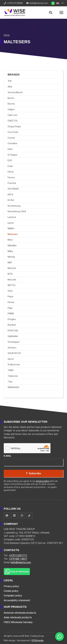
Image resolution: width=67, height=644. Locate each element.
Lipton (11, 223)
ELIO (10, 160)
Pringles (12, 319)
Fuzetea (12, 183)
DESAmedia (37, 640)
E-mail (7, 456)
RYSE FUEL (13, 330)
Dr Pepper (12, 155)
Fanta (10, 171)
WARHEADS (13, 387)
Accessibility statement (17, 600)
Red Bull (12, 325)
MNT (10, 262)
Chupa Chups (14, 126)
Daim (10, 149)
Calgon (11, 109)
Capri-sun (12, 115)
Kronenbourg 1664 (17, 211)
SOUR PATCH (14, 353)
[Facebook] (7, 515)
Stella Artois (14, 364)
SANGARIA (13, 336)
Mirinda (11, 257)
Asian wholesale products (18, 617)
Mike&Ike (12, 245)
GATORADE (13, 189)
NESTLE (12, 285)
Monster (12, 268)
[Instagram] (22, 515)
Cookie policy (11, 590)
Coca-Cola (13, 132)
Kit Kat (11, 200)
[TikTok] (29, 515)
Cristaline (12, 143)
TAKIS (11, 370)
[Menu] (61, 12)
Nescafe (12, 279)
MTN (10, 274)
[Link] (53, 3)
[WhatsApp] (59, 636)
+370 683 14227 (18, 558)
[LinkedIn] (14, 515)
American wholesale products (20, 612)
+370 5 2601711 (18, 555)
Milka (10, 251)
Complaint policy (13, 595)
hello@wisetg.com (21, 562)
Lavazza (12, 217)
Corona (11, 138)
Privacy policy (11, 586)
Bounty (11, 103)
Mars (10, 240)
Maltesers (13, 234)
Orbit (10, 291)
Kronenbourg (14, 206)
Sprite (11, 359)
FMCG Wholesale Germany (18, 622)
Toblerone (13, 376)
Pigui (10, 308)
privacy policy (42, 481)
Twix (10, 381)
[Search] (50, 12)
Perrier (11, 302)
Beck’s (11, 98)
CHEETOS (12, 121)
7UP (10, 81)
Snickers (12, 347)
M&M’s (11, 228)
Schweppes (13, 342)
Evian (10, 166)
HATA (10, 194)
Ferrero (11, 177)
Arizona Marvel (15, 92)
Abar (10, 86)
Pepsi (10, 296)
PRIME (11, 313)
